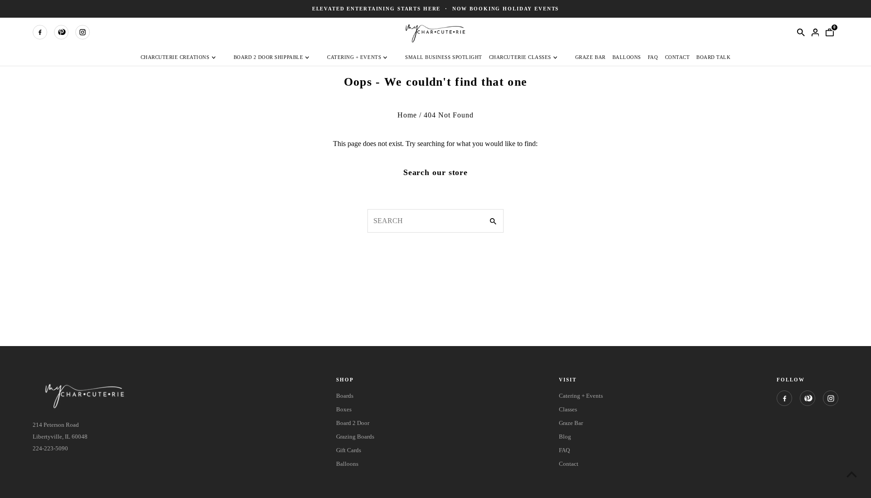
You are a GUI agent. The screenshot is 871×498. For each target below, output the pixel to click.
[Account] (815, 32)
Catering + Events (354, 57)
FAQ (653, 57)
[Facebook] (40, 32)
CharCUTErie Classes (520, 57)
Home (407, 115)
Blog (565, 436)
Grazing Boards (355, 436)
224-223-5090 (50, 448)
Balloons (626, 57)
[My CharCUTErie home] (435, 32)
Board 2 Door (352, 423)
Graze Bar (590, 57)
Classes (568, 409)
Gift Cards (348, 450)
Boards (344, 395)
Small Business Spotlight (443, 57)
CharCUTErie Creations (175, 57)
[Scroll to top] (852, 474)
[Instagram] (82, 32)
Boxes (344, 409)
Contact (677, 57)
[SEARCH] (801, 32)
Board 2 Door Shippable (268, 57)
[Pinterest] (61, 32)
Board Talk (713, 57)
